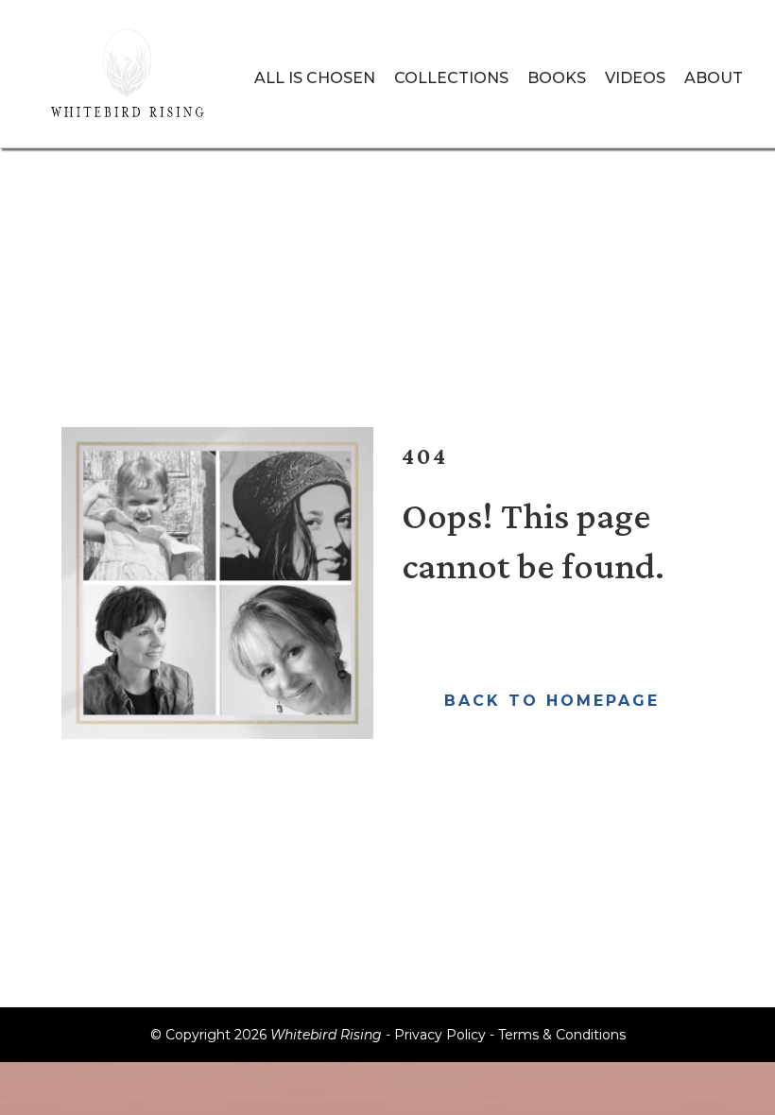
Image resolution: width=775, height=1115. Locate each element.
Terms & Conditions (562, 1034)
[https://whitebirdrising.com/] (129, 78)
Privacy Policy (440, 1034)
